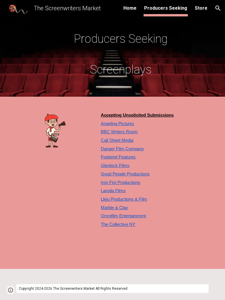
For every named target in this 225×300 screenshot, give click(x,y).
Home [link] (130, 8)
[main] (120, 50)
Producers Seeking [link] (165, 8)
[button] (218, 8)
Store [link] (201, 8)
